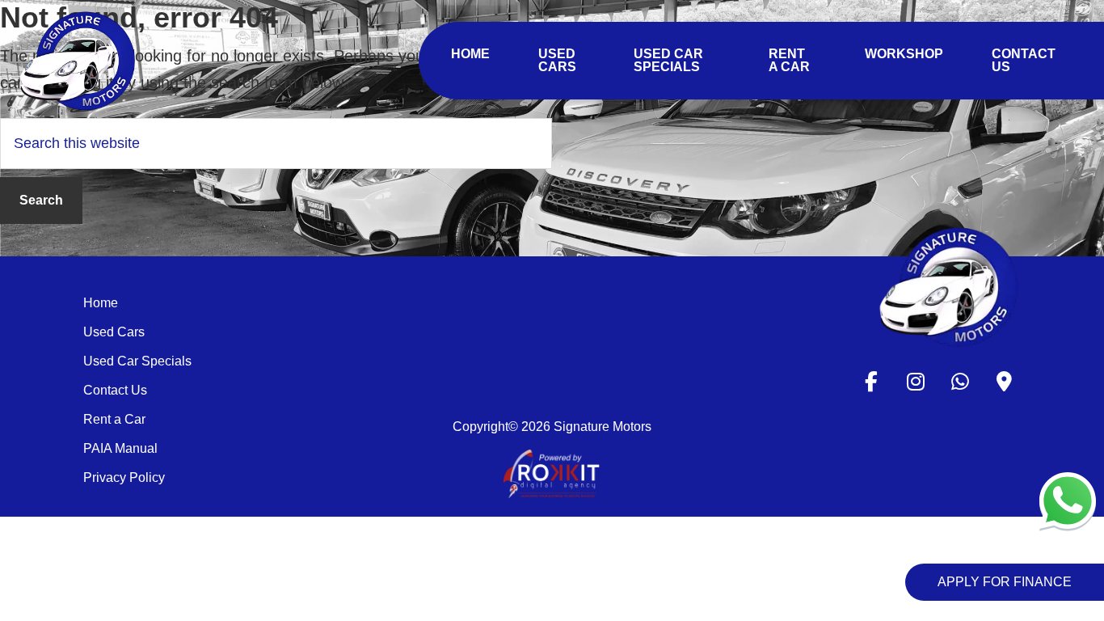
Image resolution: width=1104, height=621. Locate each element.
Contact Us (115, 390)
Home (100, 303)
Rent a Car (114, 419)
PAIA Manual (120, 448)
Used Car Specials (137, 361)
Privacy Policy (124, 477)
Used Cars (114, 332)
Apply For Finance (1005, 582)
